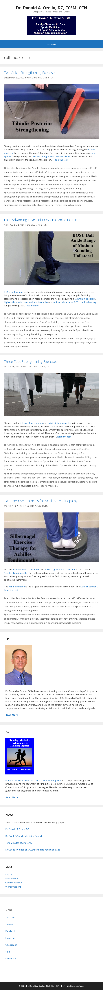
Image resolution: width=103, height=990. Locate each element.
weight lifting (57, 188)
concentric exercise (84, 172)
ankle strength (78, 192)
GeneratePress (77, 986)
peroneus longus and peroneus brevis (52, 156)
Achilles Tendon (40, 167)
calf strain (39, 172)
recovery (45, 330)
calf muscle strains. (63, 302)
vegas (59, 204)
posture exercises (86, 180)
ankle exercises (79, 167)
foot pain (52, 477)
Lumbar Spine (41, 461)
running (19, 485)
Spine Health (74, 184)
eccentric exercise (13, 176)
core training (67, 322)
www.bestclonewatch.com (36, 898)
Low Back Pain (25, 461)
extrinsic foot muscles (59, 423)
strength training (24, 188)
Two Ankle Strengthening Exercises (30, 72)
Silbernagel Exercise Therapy (60, 569)
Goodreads (11, 944)
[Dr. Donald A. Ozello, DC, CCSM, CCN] (51, 25)
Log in (8, 874)
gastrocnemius (72, 176)
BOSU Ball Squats (88, 313)
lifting (88, 457)
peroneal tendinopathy (35, 302)
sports (72, 200)
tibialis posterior (45, 204)
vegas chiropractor (72, 204)
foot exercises (39, 477)
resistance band (29, 184)
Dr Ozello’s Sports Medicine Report (23, 836)
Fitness (61, 453)
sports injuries (84, 200)
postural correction (68, 481)
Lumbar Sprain (58, 461)
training (8, 469)
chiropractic (36, 196)
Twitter (9, 924)
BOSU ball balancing (85, 302)
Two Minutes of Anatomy (18, 842)
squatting (17, 334)
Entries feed (11, 878)
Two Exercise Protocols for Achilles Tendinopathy (40, 500)
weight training (73, 188)
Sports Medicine (84, 330)
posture (72, 180)
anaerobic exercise (60, 167)
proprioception (39, 342)
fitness (17, 477)
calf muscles (26, 172)
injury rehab (10, 180)
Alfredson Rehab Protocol (25, 569)
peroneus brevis (86, 196)
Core (41, 322)
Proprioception (12, 184)
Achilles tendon (17, 586)
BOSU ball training (14, 291)
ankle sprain (63, 192)
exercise (28, 176)
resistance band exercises (52, 184)
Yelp (7, 951)
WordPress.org (13, 886)
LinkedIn (9, 938)
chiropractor (66, 172)
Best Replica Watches (11, 898)
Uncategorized (41, 188)
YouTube (10, 917)
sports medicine (12, 204)
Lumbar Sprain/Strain (79, 461)
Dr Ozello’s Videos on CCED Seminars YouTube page (32, 849)
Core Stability (52, 322)
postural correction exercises (51, 180)
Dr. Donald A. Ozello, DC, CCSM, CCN (51, 7)
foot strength (73, 453)
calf (90, 167)
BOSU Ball (72, 313)
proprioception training (60, 342)
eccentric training (85, 473)
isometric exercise (74, 457)
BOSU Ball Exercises (29, 338)
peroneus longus (13, 200)
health (33, 481)
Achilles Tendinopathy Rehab (47, 614)
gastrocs (85, 176)
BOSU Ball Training (14, 317)
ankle (53, 192)
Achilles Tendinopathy (19, 167)
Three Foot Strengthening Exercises (30, 361)
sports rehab (29, 204)
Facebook (10, 931)
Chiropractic (51, 172)
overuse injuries (26, 180)
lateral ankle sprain (85, 298)
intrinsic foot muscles (31, 423)
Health (94, 176)
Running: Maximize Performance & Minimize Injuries (33, 780)
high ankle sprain (67, 196)
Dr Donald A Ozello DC (17, 829)
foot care (26, 477)
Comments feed (13, 882)
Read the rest (60, 159)
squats (7, 334)
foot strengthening (83, 477)
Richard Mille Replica (62, 898)
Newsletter (11, 958)
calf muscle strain (40, 317)
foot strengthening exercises (48, 176)
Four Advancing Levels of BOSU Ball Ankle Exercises (42, 219)
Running (55, 330)
